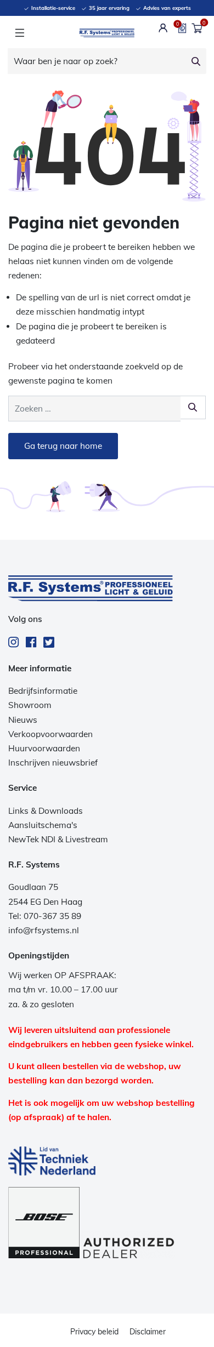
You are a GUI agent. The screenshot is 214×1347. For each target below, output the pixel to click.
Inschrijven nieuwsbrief (53, 762)
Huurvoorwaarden (44, 748)
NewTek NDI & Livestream (58, 839)
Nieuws (22, 720)
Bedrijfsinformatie (42, 691)
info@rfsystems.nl (43, 930)
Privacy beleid (94, 1332)
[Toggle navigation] (19, 32)
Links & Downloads (45, 811)
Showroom (30, 705)
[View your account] (163, 28)
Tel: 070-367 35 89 (44, 916)
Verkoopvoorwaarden (50, 734)
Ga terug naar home (63, 446)
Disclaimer (147, 1332)
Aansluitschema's (42, 825)
